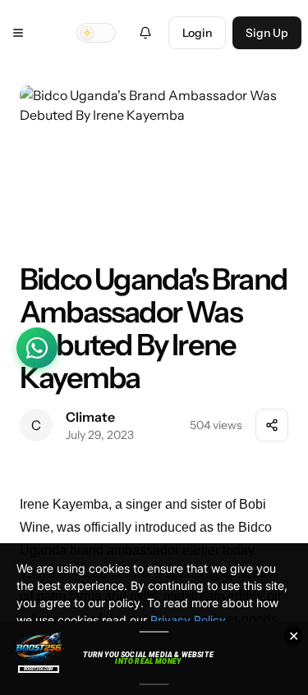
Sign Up (267, 32)
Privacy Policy (188, 620)
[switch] (96, 33)
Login (197, 32)
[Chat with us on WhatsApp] (36, 347)
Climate (90, 417)
